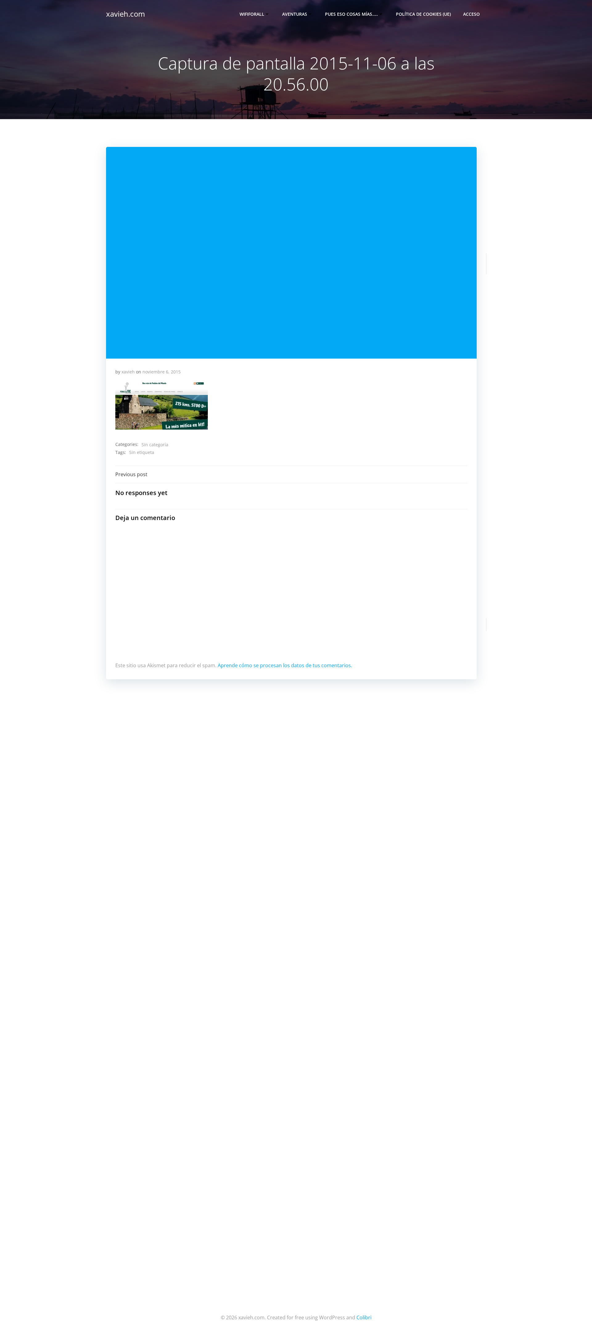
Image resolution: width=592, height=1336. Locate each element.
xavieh (128, 372)
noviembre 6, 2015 (161, 372)
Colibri (364, 1317)
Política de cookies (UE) (423, 14)
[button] (161, 406)
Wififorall (252, 14)
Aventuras (294, 14)
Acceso (471, 14)
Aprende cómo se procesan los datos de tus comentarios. (285, 665)
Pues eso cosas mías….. (351, 14)
